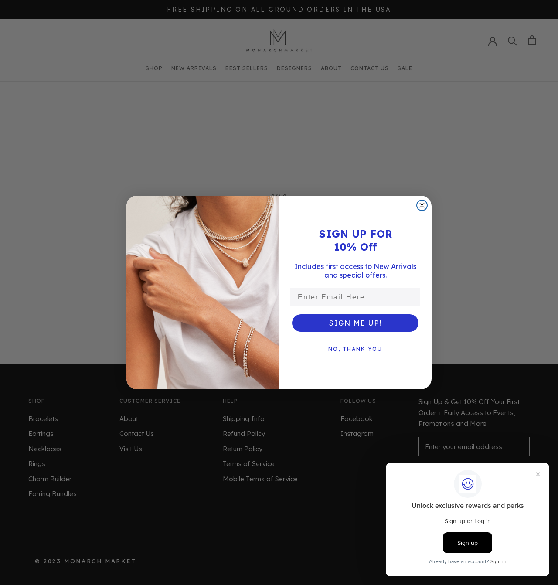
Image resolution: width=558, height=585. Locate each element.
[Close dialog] (422, 205)
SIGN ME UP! (355, 323)
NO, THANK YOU (355, 349)
